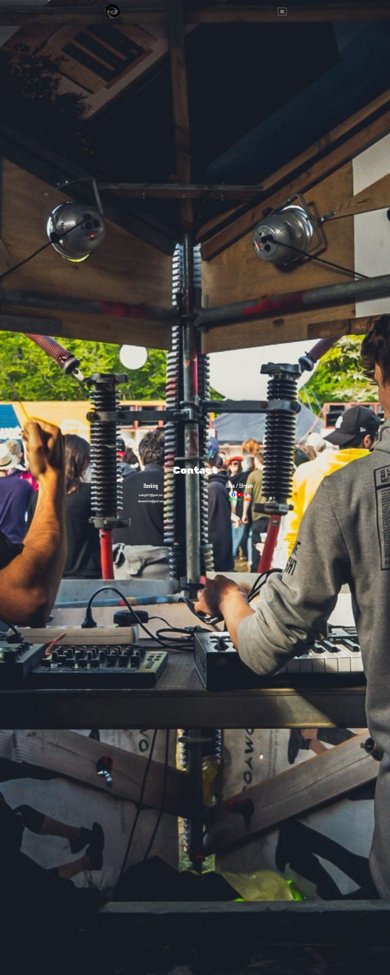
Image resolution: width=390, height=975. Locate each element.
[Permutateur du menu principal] (282, 11)
